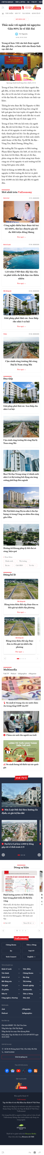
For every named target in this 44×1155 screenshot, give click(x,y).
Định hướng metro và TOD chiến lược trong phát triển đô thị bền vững (18, 898)
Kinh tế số (36, 13)
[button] (18, 658)
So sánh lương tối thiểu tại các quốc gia (20, 766)
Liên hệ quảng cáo (21, 1057)
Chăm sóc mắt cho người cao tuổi (21, 735)
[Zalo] (30, 1071)
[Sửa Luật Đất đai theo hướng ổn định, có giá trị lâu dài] (21, 795)
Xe (28, 2)
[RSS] (36, 1071)
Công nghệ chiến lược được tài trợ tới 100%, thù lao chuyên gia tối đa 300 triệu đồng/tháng (21, 228)
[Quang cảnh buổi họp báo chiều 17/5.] (21, 54)
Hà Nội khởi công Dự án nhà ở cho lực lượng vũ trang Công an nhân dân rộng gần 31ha (21, 514)
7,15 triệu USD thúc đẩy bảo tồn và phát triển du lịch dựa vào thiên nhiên (21, 275)
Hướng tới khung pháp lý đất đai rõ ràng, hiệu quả (19, 549)
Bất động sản (7, 291)
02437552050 (9, 1052)
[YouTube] (18, 1071)
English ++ (31, 957)
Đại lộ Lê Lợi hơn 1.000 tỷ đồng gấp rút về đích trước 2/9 (18, 845)
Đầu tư (18, 13)
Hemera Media (30, 1134)
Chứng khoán (7, 2)
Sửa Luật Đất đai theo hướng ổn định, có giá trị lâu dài (20, 811)
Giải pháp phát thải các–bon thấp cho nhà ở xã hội (20, 407)
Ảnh (3, 1009)
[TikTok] (24, 1071)
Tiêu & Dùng (20, 2)
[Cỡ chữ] (30, 1152)
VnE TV (34, 2)
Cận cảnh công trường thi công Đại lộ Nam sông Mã (20, 441)
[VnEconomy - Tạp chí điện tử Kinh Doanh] (21, 938)
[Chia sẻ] (39, 1152)
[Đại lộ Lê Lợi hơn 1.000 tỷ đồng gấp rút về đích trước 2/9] (19, 830)
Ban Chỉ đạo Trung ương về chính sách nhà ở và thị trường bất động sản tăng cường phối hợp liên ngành (21, 477)
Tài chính (26, 13)
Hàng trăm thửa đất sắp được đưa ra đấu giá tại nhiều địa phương (19, 644)
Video (5, 334)
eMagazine (32, 674)
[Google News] (34, 1152)
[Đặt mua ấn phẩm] (37, 7)
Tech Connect (11, 957)
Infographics (22, 674)
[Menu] (3, 1152)
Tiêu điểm (9, 13)
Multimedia (10, 670)
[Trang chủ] (3, 13)
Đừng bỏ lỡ (9, 575)
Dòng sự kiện (21, 867)
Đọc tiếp (8, 379)
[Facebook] (7, 1071)
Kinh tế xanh (7, 244)
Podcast (13, 674)
